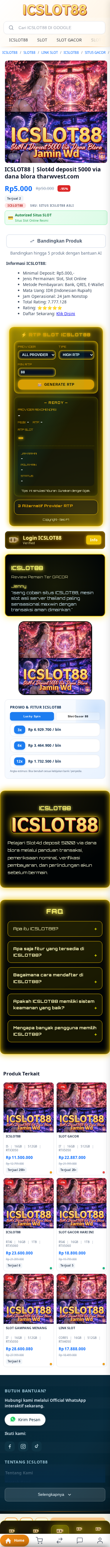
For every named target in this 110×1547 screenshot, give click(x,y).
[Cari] (11, 27)
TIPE (63, 347)
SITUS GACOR (95, 52)
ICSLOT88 (18, 40)
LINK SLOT (49, 52)
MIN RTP (25, 365)
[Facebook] (10, 1447)
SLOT (42, 40)
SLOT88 (29, 52)
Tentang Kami (19, 1473)
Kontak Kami (18, 1483)
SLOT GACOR (69, 40)
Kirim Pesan (29, 1420)
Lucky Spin (31, 717)
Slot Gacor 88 (78, 717)
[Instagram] (23, 1447)
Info (93, 540)
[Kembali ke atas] (98, 1507)
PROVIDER (27, 347)
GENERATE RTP (56, 385)
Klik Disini (65, 314)
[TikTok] (37, 1447)
